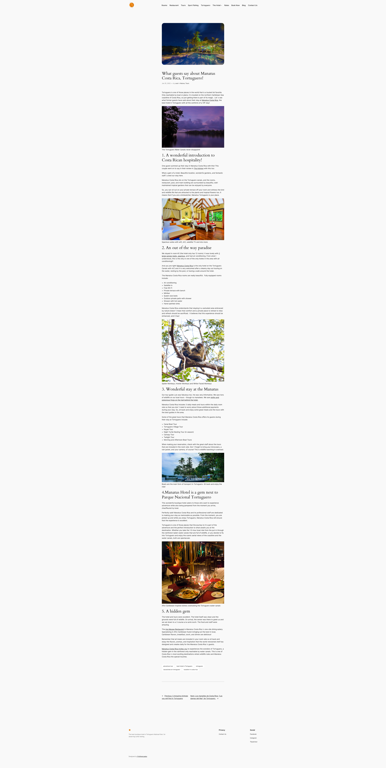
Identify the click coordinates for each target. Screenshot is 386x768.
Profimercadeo (142, 756)
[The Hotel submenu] (221, 5)
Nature (182, 83)
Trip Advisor (199, 168)
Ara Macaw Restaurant (174, 629)
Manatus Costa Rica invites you (174, 649)
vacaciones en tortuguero (171, 669)
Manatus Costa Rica (210, 100)
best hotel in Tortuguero (184, 666)
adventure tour (168, 666)
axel (176, 83)
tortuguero (199, 666)
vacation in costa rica (191, 669)
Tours (187, 83)
